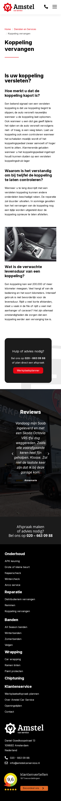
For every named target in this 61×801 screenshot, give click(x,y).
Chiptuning (14, 678)
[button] (12, 453)
